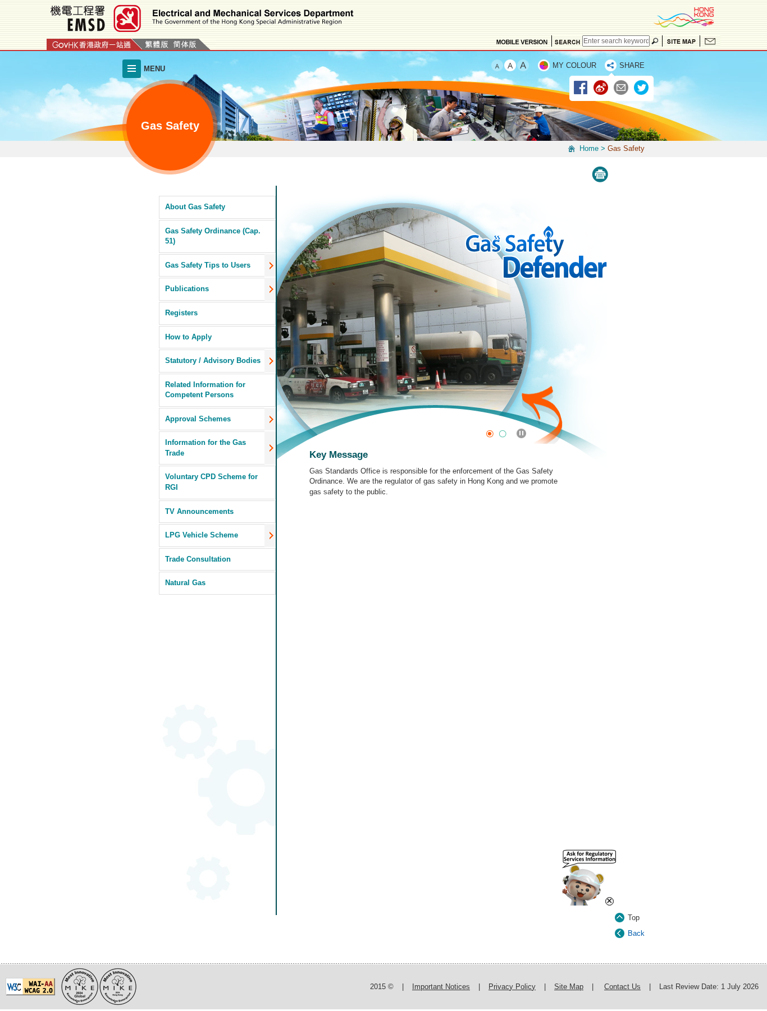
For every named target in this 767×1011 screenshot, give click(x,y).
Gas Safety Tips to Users (207, 265)
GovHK (95, 44)
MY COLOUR (574, 65)
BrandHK (683, 17)
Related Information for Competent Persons (205, 389)
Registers (181, 313)
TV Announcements (199, 511)
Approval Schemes (198, 419)
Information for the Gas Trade (205, 447)
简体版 (185, 44)
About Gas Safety (195, 207)
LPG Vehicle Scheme (201, 535)
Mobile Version (522, 41)
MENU (154, 69)
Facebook (581, 88)
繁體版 (157, 44)
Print (600, 174)
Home (589, 148)
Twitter (642, 88)
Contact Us (710, 41)
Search (567, 41)
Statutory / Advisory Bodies (213, 360)
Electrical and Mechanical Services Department (201, 18)
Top (634, 917)
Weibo (601, 88)
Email (621, 88)
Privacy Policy (512, 986)
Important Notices (441, 986)
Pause (521, 433)
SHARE (632, 65)
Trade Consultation (198, 559)
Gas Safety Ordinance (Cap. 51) (213, 236)
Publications (187, 288)
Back (636, 933)
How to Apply (188, 337)
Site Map (681, 41)
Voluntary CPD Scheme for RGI (211, 481)
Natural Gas (185, 582)
